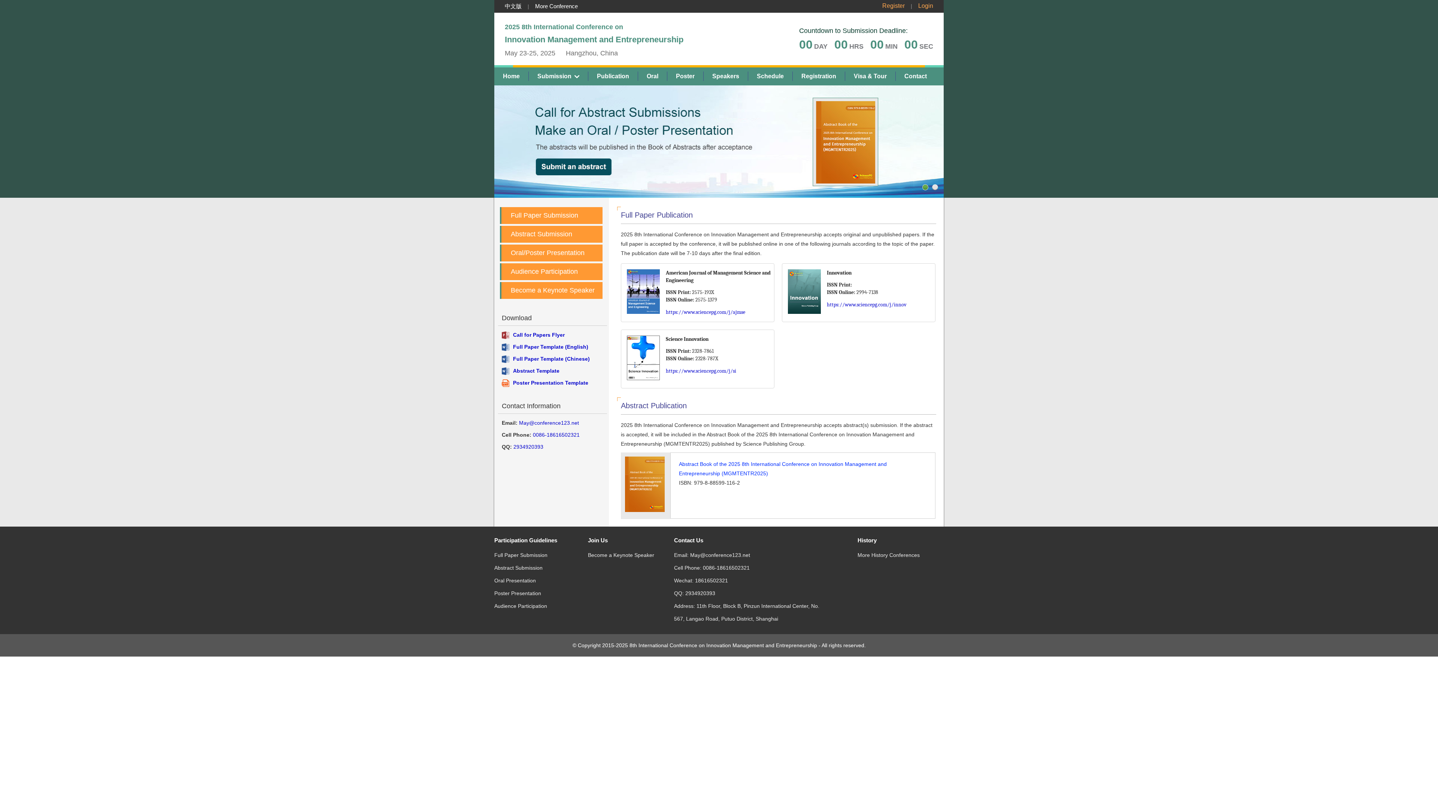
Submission (554, 76)
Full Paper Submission (544, 215)
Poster (685, 76)
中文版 (513, 6)
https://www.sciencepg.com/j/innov (867, 305)
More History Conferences (889, 555)
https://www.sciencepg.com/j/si (701, 371)
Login (925, 6)
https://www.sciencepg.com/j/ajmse (705, 312)
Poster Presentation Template (550, 383)
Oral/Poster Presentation (548, 253)
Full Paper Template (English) (550, 347)
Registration (818, 76)
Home (511, 76)
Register (893, 6)
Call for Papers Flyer (539, 335)
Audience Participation (544, 271)
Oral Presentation (515, 581)
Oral (652, 76)
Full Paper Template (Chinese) (551, 359)
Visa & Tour (870, 76)
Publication (613, 76)
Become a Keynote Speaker (553, 290)
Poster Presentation (517, 593)
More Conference (556, 6)
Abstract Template (536, 371)
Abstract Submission (541, 234)
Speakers (725, 76)
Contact (915, 76)
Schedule (770, 76)
